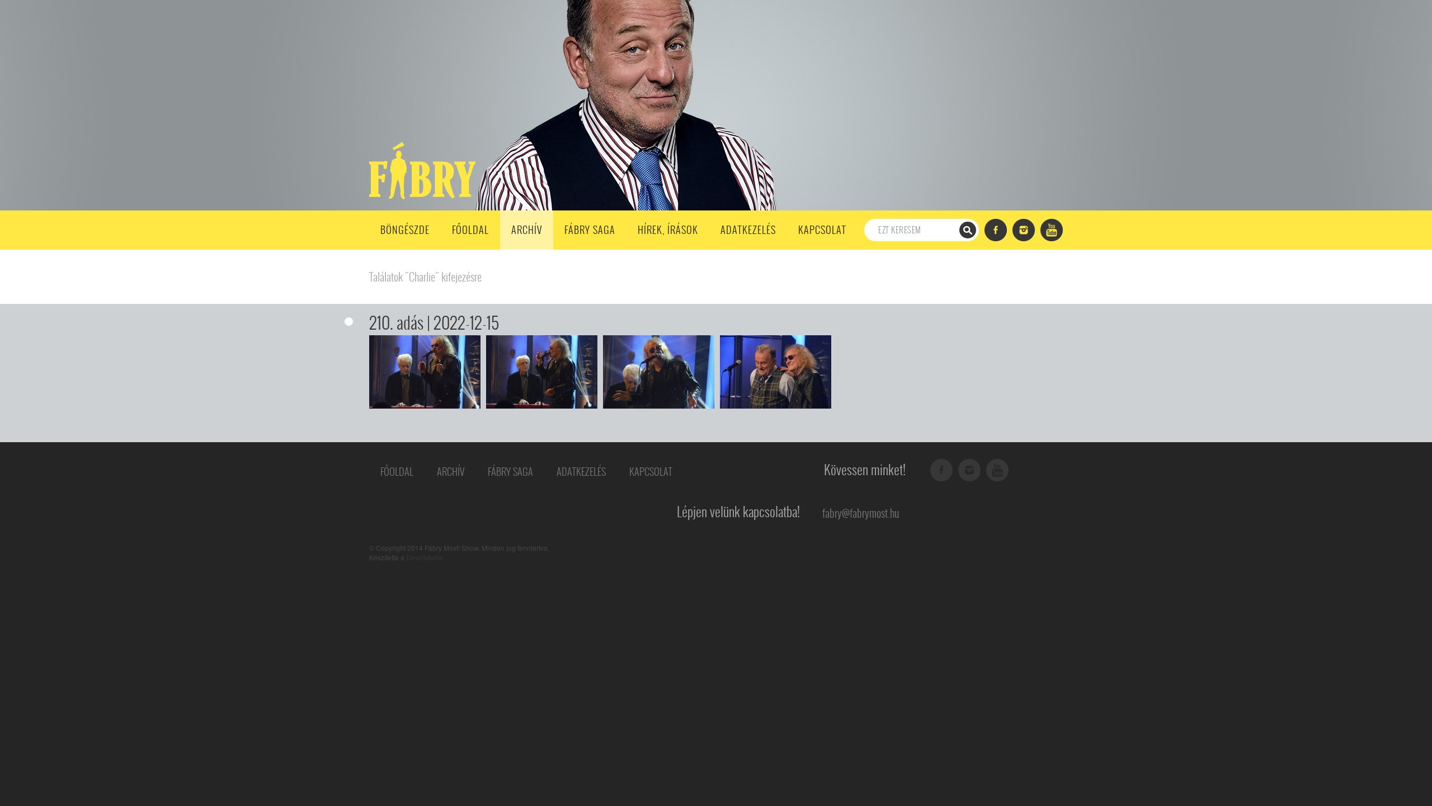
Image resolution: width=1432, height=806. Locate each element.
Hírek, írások (668, 229)
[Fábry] (420, 169)
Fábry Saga (589, 229)
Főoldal (470, 229)
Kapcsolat (822, 229)
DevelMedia (424, 557)
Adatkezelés (748, 229)
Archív (526, 229)
